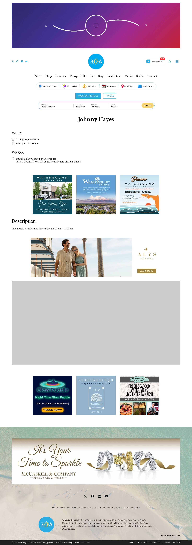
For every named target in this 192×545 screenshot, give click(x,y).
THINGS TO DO (85, 507)
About (132, 542)
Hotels (110, 96)
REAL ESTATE (113, 507)
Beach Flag (72, 86)
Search (147, 105)
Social (140, 76)
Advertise (155, 542)
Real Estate (114, 76)
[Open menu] (177, 61)
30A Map (128, 86)
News (38, 76)
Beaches (61, 76)
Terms (166, 542)
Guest (113, 104)
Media (128, 76)
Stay (100, 76)
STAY (102, 507)
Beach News (148, 86)
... (83, 106)
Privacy (176, 542)
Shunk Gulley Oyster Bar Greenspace (36, 158)
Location (44, 104)
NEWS (62, 507)
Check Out (95, 104)
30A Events (111, 86)
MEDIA (124, 507)
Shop (48, 76)
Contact (152, 76)
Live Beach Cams (49, 86)
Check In (79, 104)
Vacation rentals (88, 96)
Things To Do (78, 76)
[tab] (88, 96)
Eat (92, 76)
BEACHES (71, 507)
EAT (97, 507)
